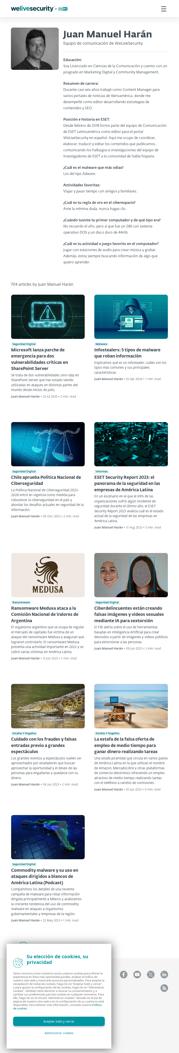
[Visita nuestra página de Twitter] (151, 974)
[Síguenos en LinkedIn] (164, 974)
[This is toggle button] (163, 8)
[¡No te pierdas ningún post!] (164, 988)
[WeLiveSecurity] (39, 8)
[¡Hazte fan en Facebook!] (123, 974)
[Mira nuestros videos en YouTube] (137, 974)
